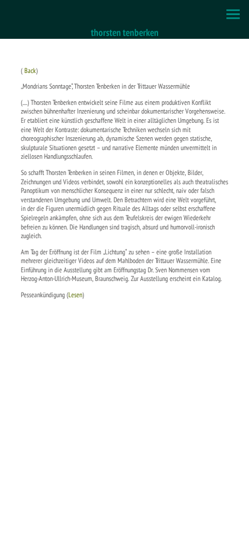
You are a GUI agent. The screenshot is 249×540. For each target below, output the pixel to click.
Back (30, 70)
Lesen (75, 294)
